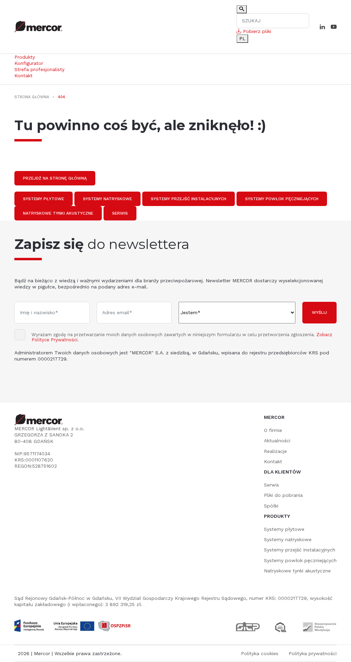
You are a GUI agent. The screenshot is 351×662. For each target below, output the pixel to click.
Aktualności (277, 440)
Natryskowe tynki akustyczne (58, 213)
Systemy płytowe (43, 198)
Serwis (120, 213)
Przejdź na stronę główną (55, 178)
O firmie (273, 430)
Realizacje (275, 451)
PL (242, 38)
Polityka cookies (259, 653)
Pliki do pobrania (283, 495)
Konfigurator (28, 63)
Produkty (24, 57)
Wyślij (319, 312)
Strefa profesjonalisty (39, 69)
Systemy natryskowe (107, 198)
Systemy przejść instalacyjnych (188, 198)
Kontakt (23, 75)
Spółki (271, 506)
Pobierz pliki (256, 31)
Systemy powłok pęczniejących (281, 198)
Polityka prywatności (313, 653)
